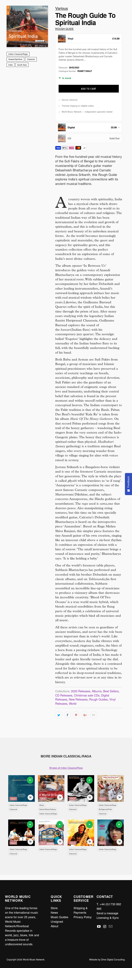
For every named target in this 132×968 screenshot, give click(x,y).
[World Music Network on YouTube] (99, 926)
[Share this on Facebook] (67, 714)
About (54, 926)
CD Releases (63, 695)
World (72, 703)
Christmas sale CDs (86, 695)
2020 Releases (80, 691)
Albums (97, 691)
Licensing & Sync (108, 917)
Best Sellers (111, 691)
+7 (84, 148)
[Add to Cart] (30, 797)
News (54, 912)
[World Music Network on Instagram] (104, 926)
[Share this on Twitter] (58, 714)
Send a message (107, 913)
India (10, 64)
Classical (31, 59)
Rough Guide (64, 29)
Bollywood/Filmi (105, 809)
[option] (88, 38)
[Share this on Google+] (84, 714)
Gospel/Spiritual (15, 59)
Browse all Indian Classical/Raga (66, 767)
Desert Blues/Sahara (47, 809)
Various (61, 8)
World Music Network (33, 959)
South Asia (22, 64)
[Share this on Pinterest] (76, 714)
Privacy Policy (83, 917)
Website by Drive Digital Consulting (107, 959)
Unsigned (57, 921)
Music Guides (59, 917)
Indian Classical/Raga (18, 54)
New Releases (78, 699)
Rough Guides (98, 699)
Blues (41, 805)
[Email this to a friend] (93, 714)
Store (54, 908)
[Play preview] (30, 780)
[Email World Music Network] (110, 926)
